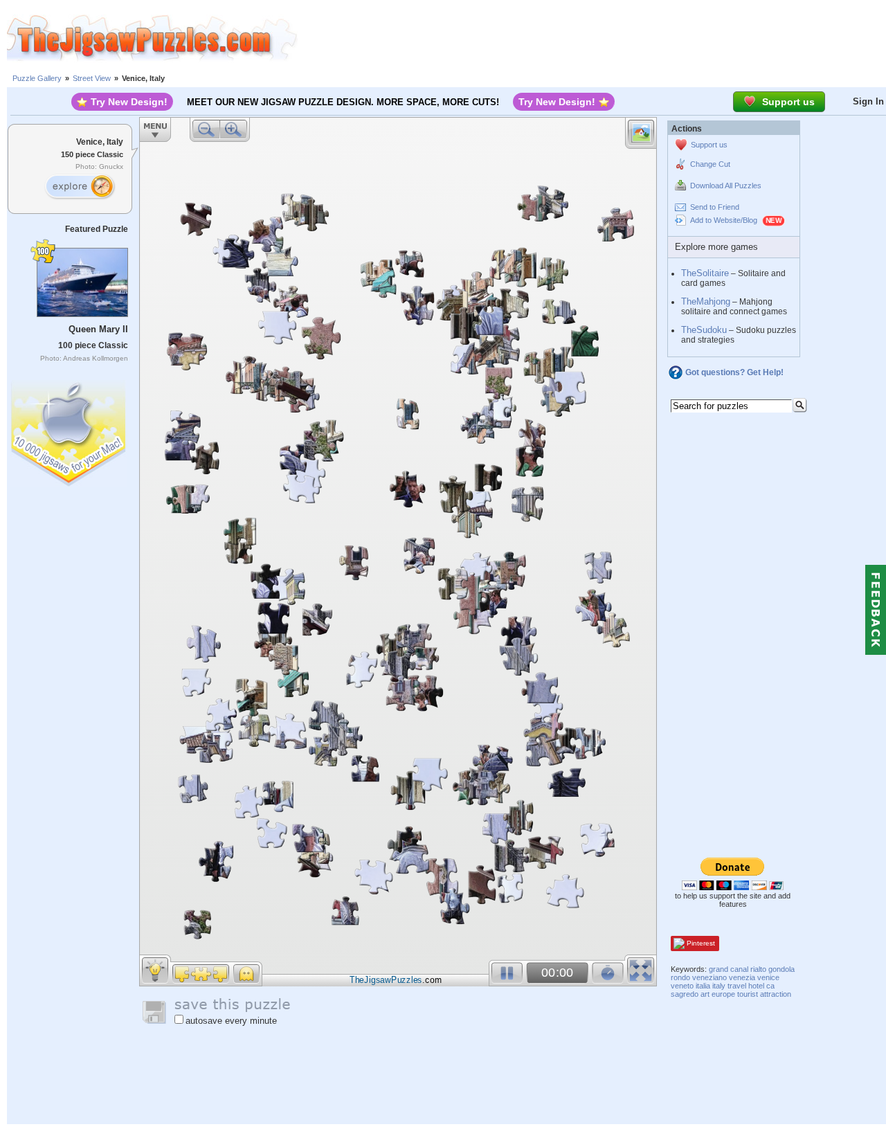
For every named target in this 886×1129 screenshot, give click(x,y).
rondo (680, 977)
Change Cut (710, 164)
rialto (758, 969)
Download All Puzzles (725, 185)
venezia (742, 977)
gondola (781, 969)
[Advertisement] (592, 38)
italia (703, 986)
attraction (775, 994)
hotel (756, 986)
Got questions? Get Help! (734, 372)
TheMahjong (705, 301)
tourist (747, 994)
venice (768, 977)
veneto (682, 986)
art (704, 994)
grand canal (728, 969)
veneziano (709, 977)
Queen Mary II (98, 329)
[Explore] (80, 187)
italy (718, 986)
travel (736, 986)
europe (723, 994)
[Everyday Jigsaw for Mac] (69, 430)
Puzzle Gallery (37, 78)
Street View (92, 78)
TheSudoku (704, 330)
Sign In (868, 101)
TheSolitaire (705, 273)
